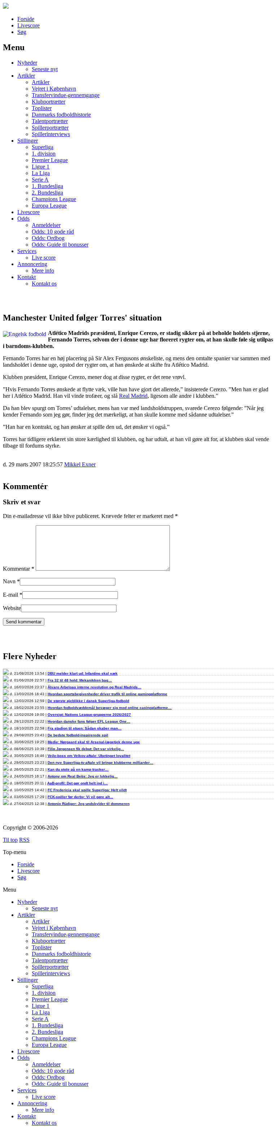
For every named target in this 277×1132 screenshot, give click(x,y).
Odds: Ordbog (48, 238)
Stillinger (27, 141)
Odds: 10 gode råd (53, 231)
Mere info (43, 270)
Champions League (54, 199)
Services (26, 251)
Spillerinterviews (51, 134)
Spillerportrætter (50, 128)
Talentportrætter (50, 121)
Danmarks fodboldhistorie (61, 115)
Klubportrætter (48, 102)
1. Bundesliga (47, 186)
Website (12, 608)
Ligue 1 (40, 167)
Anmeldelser (46, 225)
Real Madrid (133, 396)
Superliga (42, 147)
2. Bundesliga (47, 193)
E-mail (10, 595)
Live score (44, 257)
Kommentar (18, 569)
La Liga (41, 173)
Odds (23, 218)
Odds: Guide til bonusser (60, 244)
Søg (21, 32)
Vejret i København (54, 89)
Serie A (40, 180)
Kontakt (26, 277)
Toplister (42, 108)
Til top (10, 840)
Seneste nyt (45, 69)
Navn (9, 581)
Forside (25, 19)
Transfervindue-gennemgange (66, 95)
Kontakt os (44, 283)
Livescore (28, 25)
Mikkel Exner (80, 464)
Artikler (26, 76)
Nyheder (27, 63)
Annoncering (32, 264)
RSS (24, 840)
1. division (44, 154)
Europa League (49, 206)
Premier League (50, 160)
